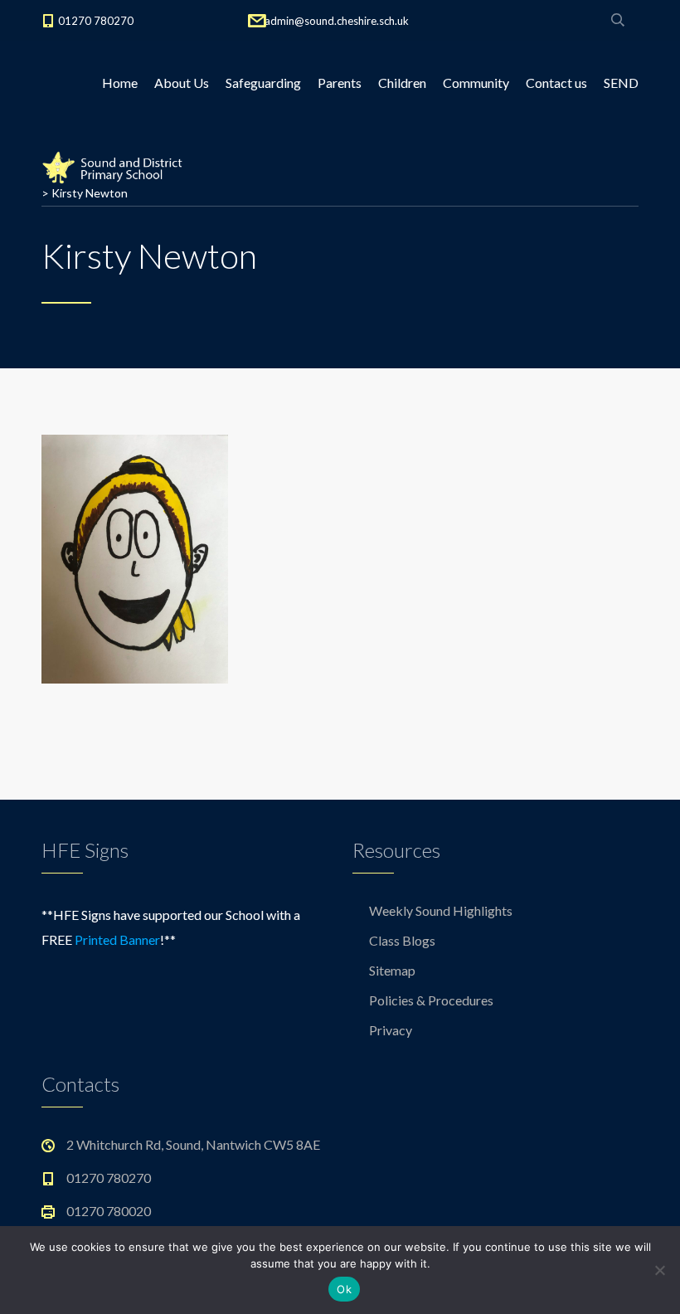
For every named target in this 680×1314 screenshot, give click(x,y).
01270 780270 (96, 20)
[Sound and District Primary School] (116, 165)
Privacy (390, 1030)
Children (402, 82)
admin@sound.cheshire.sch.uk (337, 20)
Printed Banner (117, 939)
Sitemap (392, 970)
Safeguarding (263, 82)
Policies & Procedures (431, 1000)
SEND (621, 82)
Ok (344, 1289)
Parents (340, 82)
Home (120, 82)
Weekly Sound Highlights (440, 910)
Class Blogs (402, 940)
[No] (659, 1270)
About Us (181, 82)
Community (476, 82)
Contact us (556, 82)
